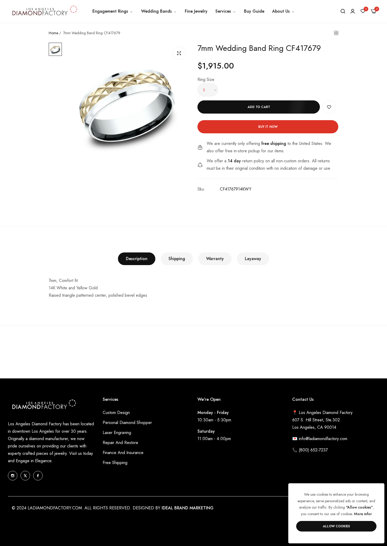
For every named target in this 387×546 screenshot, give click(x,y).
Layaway (253, 259)
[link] (112, 11)
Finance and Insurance (123, 453)
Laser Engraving (117, 433)
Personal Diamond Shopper (127, 423)
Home (53, 33)
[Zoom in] (179, 53)
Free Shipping (115, 463)
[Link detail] (12, 475)
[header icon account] (352, 11)
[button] (329, 107)
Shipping (176, 259)
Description (136, 259)
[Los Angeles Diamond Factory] (44, 11)
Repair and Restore (120, 443)
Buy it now (267, 126)
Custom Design (116, 412)
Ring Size (205, 79)
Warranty (215, 259)
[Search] (343, 11)
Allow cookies (336, 526)
